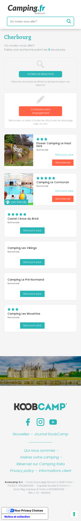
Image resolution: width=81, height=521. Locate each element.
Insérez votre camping (39, 457)
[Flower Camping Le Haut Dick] (18, 150)
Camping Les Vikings (22, 248)
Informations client (55, 470)
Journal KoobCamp (51, 434)
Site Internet (62, 162)
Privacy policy (22, 470)
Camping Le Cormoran (52, 182)
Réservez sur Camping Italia (41, 463)
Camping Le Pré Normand (25, 280)
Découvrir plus (64, 154)
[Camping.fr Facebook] (28, 422)
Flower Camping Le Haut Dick (53, 144)
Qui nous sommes (39, 450)
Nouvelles (21, 434)
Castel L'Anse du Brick (23, 219)
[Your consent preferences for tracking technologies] (74, 514)
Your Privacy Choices (28, 510)
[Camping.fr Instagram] (40, 422)
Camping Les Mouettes (23, 314)
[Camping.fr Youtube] (53, 422)
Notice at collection (17, 516)
